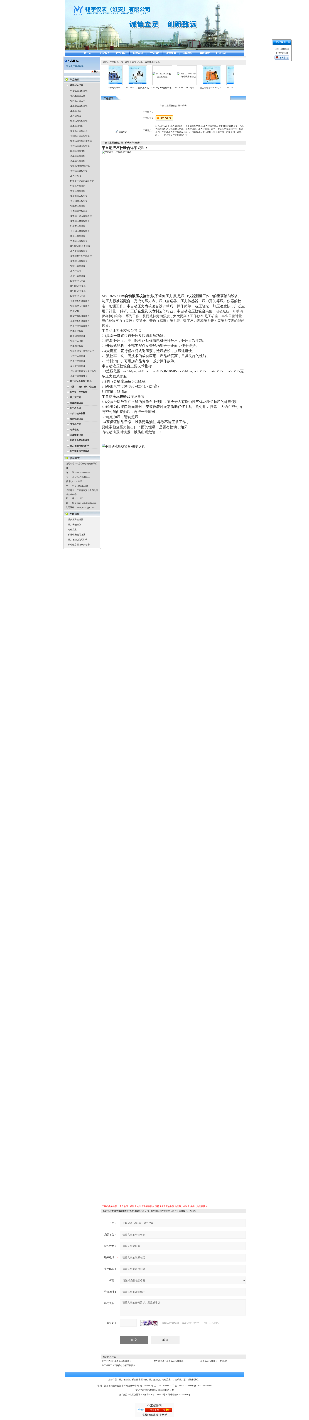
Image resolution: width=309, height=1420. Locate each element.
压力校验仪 (75, 271)
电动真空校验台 (77, 186)
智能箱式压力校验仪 (80, 306)
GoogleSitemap (183, 1394)
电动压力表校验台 (145, 1206)
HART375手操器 (78, 291)
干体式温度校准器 (78, 211)
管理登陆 (172, 1394)
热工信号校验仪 (77, 161)
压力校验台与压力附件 (131, 62)
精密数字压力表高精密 (79, 544)
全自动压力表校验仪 (80, 231)
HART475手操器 (78, 286)
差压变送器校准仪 (78, 105)
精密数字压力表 (77, 281)
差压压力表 (75, 110)
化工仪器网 (134, 1394)
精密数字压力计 (77, 296)
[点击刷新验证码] (149, 1323)
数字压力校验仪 (77, 191)
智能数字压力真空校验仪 (82, 351)
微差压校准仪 (76, 126)
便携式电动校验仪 (78, 121)
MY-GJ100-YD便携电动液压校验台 (118, 1365)
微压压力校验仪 (77, 236)
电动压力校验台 (182, 1206)
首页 (105, 62)
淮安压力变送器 (75, 519)
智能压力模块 (76, 341)
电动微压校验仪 (77, 226)
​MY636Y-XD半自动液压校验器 (168, 1361)
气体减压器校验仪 (78, 241)
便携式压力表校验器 (164, 1206)
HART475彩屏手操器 (80, 246)
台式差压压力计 (77, 95)
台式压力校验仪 (77, 356)
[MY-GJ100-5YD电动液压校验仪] (168, 73)
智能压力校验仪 (77, 266)
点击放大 (122, 131)
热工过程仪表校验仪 (80, 326)
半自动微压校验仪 (78, 201)
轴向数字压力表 (77, 100)
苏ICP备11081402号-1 (157, 1394)
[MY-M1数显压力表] (218, 67)
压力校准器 (75, 116)
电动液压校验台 (152, 62)
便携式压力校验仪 (78, 261)
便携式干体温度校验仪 (81, 216)
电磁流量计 (73, 529)
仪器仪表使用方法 (76, 534)
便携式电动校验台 (198, 1206)
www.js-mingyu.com (85, 507)
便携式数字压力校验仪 (81, 256)
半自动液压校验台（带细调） (214, 1361)
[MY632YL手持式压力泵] (119, 67)
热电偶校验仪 (76, 346)
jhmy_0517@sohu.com (86, 503)
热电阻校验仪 (76, 331)
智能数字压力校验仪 (80, 136)
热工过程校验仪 (77, 361)
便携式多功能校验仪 (80, 321)
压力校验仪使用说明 (77, 539)
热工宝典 (74, 311)
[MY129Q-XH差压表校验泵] (144, 73)
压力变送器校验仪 (78, 251)
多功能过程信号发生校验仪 (83, 371)
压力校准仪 (75, 176)
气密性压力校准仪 (78, 90)
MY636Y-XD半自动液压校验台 (117, 1361)
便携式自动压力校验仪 (81, 141)
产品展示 (114, 62)
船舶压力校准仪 (77, 151)
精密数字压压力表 (78, 131)
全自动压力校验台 (128, 1206)
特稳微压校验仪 (77, 206)
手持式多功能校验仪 (80, 301)
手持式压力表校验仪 (80, 146)
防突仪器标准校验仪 (80, 316)
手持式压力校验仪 (78, 171)
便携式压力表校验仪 (80, 221)
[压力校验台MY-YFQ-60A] (193, 67)
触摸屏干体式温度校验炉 (82, 181)
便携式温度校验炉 (78, 376)
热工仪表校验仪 (77, 156)
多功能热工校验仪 (78, 196)
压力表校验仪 (74, 524)
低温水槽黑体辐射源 (80, 166)
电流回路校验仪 (77, 336)
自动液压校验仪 (77, 366)
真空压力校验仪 (77, 276)
